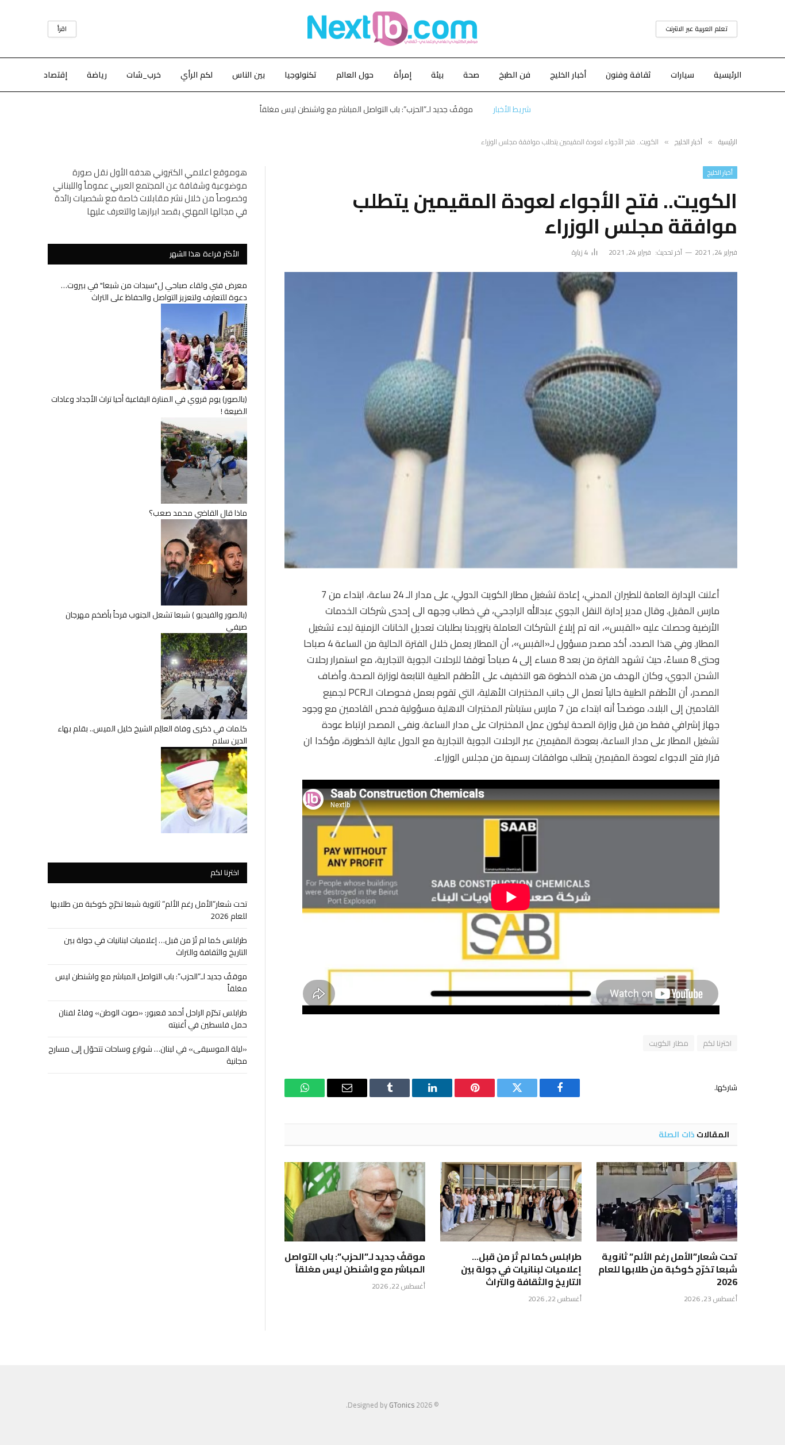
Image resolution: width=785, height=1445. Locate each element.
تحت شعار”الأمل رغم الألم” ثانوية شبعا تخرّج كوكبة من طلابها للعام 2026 (667, 1269)
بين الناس (248, 74)
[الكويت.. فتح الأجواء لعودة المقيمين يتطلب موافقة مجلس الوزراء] (510, 420)
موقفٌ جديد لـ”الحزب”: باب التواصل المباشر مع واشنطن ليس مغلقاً (366, 109)
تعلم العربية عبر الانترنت (696, 29)
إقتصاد (55, 74)
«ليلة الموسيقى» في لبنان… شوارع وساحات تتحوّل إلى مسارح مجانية (147, 1054)
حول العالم (355, 74)
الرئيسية (727, 74)
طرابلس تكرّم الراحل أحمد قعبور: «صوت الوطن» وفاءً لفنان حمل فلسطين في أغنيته (153, 1018)
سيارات (682, 74)
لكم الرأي (196, 74)
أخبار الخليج (568, 74)
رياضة (97, 74)
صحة (471, 74)
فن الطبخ (514, 74)
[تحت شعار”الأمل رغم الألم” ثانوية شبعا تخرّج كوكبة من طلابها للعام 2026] (667, 1201)
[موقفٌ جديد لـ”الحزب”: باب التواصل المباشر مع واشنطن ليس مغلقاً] (354, 1201)
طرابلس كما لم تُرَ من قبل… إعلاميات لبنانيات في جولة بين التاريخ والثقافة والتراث (521, 1269)
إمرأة (402, 74)
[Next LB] (392, 29)
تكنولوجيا (300, 74)
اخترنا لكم (717, 1043)
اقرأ (62, 29)
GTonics (401, 1405)
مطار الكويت (668, 1043)
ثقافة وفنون (628, 74)
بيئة (437, 74)
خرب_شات (143, 74)
